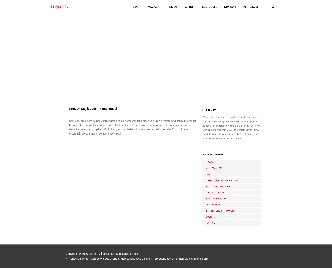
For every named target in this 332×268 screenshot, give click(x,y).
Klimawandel (214, 168)
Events (210, 216)
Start (137, 6)
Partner (189, 6)
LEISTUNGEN (209, 6)
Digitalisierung (215, 192)
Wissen (210, 174)
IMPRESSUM (250, 6)
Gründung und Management (224, 180)
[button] (273, 7)
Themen (171, 6)
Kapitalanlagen (216, 198)
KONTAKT (230, 6)
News (209, 162)
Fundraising (214, 204)
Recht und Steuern (218, 186)
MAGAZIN (153, 6)
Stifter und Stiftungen (220, 210)
